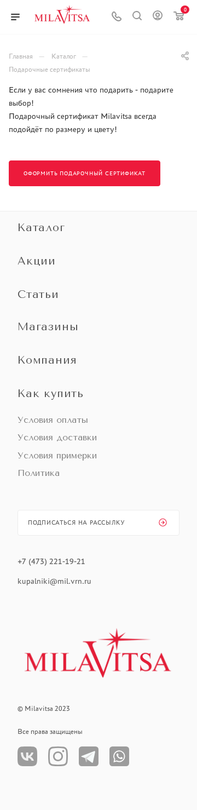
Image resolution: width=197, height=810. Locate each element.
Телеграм (89, 756)
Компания (47, 360)
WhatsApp (119, 756)
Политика (39, 473)
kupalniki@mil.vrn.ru (56, 581)
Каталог (41, 227)
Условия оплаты (53, 420)
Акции (37, 261)
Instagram (58, 756)
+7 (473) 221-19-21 (51, 561)
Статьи (38, 294)
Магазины (48, 326)
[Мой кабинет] (158, 17)
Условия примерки (57, 455)
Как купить (51, 393)
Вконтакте (27, 756)
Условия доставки (57, 437)
